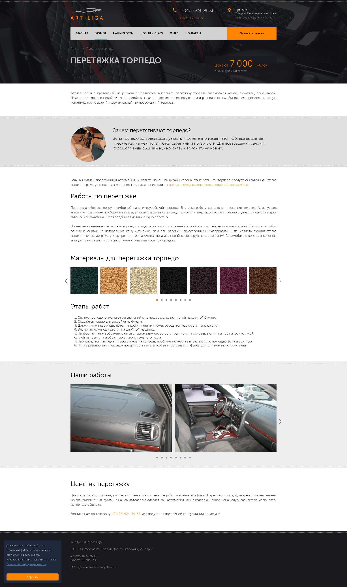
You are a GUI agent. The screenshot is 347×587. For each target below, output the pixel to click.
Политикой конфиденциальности (26, 564)
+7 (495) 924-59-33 (196, 10)
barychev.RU (108, 567)
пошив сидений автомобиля (226, 185)
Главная (75, 48)
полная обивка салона (186, 185)
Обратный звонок (192, 18)
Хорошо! (32, 577)
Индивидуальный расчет (230, 70)
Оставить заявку (251, 33)
